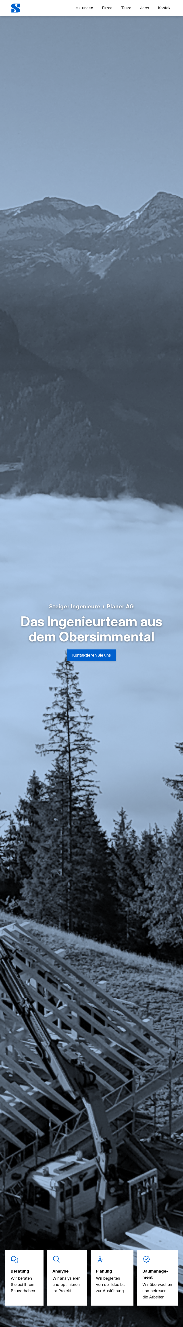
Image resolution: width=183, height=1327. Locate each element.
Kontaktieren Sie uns (91, 655)
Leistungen (83, 8)
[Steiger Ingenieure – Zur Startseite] (15, 8)
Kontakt (165, 8)
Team (126, 8)
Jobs (144, 8)
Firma (107, 8)
